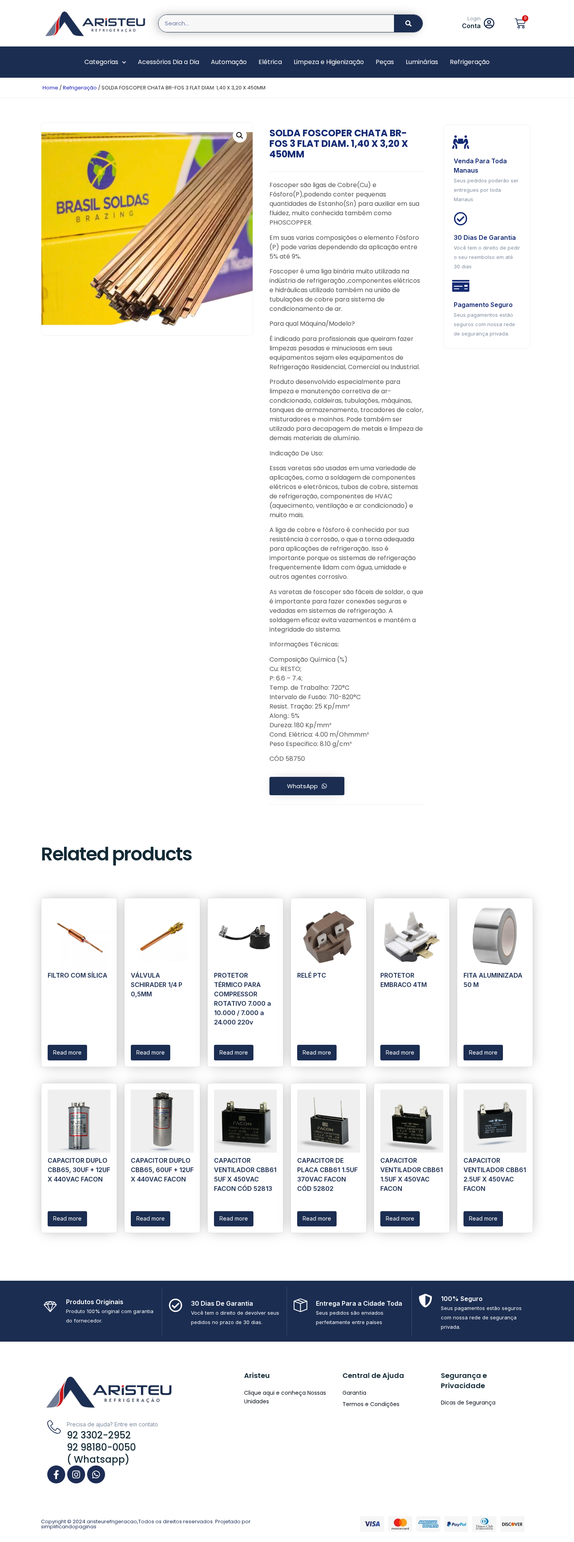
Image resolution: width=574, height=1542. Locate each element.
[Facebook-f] (56, 1474)
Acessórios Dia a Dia (168, 61)
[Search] (408, 23)
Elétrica (270, 61)
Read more (67, 1052)
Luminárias (422, 61)
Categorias (101, 61)
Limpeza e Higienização (329, 61)
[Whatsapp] (96, 1474)
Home (50, 87)
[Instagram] (76, 1474)
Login (474, 18)
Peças (385, 61)
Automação (229, 61)
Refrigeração (470, 61)
